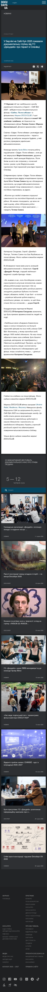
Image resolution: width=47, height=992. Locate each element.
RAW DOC (6, 934)
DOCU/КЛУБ (29, 959)
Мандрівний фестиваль (34, 956)
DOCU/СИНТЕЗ (31, 910)
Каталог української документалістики (10, 938)
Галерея (6, 962)
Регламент (30, 929)
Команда (29, 935)
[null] (33, 66)
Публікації (6, 899)
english (15, 3)
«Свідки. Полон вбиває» (20, 112)
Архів (27, 949)
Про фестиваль (32, 926)
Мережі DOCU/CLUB (23, 115)
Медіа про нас (8, 956)
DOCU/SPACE (30, 962)
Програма (30, 896)
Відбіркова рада (31, 932)
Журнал (6, 896)
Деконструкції (31, 913)
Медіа (5, 953)
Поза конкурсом (32, 901)
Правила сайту (32, 967)
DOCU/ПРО (29, 907)
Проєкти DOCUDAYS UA (35, 953)
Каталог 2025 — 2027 (11, 967)
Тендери (29, 943)
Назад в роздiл (8, 34)
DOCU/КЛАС (30, 919)
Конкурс (29, 899)
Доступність (30, 940)
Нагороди (29, 921)
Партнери (29, 937)
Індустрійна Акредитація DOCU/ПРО (11, 930)
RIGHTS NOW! (30, 904)
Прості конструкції (33, 916)
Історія (28, 946)
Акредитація (7, 959)
